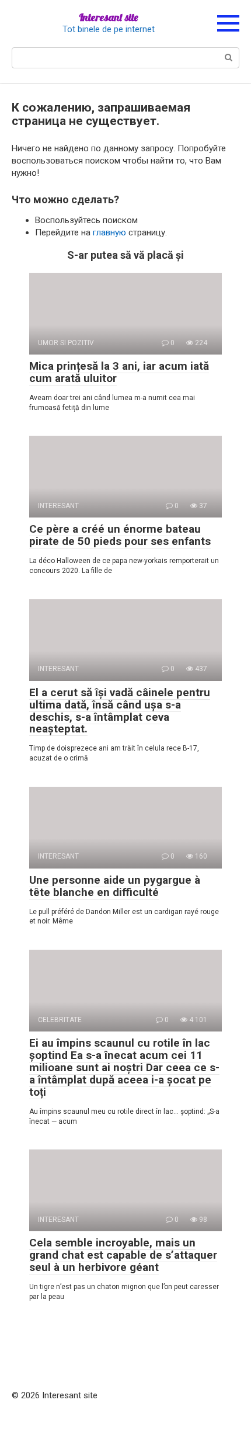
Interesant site (108, 17)
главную (109, 232)
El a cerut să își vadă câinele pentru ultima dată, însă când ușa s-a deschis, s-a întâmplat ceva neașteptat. (119, 711)
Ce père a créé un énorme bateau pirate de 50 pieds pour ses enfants (120, 535)
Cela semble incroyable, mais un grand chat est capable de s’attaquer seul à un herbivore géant (123, 1255)
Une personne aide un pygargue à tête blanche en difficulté (114, 886)
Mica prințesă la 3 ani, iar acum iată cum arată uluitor (119, 372)
